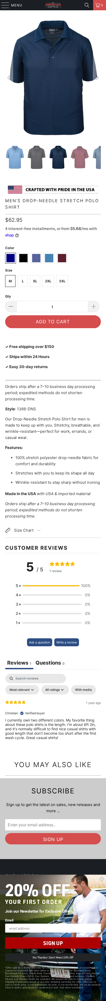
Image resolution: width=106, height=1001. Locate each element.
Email (9, 920)
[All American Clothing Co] (53, 5)
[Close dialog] (101, 879)
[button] (53, 586)
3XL (62, 281)
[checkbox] (83, 689)
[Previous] (9, 78)
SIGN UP (53, 943)
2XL (48, 281)
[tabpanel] (53, 712)
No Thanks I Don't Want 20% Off (53, 958)
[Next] (97, 78)
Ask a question (39, 642)
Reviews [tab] (19, 663)
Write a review (66, 642)
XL (35, 281)
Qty (8, 296)
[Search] (87, 5)
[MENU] (3, 5)
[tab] (50, 663)
